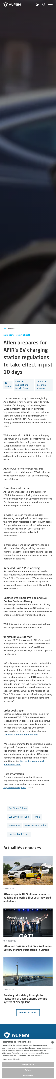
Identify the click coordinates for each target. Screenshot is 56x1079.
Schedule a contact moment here (20, 735)
